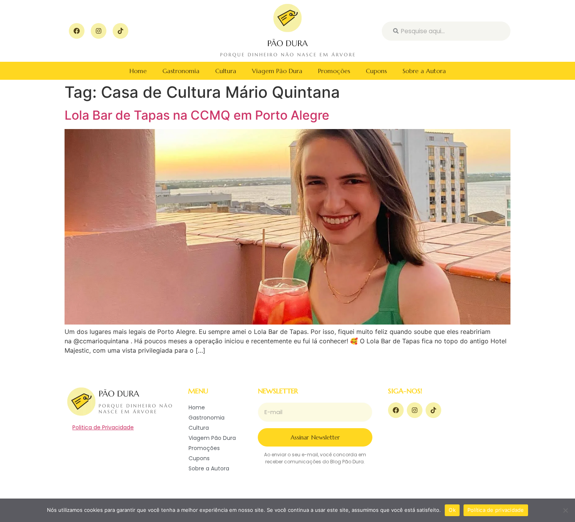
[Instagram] (98, 31)
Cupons (376, 71)
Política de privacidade (495, 510)
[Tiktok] (120, 31)
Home (138, 71)
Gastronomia (180, 71)
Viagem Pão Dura (277, 71)
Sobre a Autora (424, 71)
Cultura (225, 71)
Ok (452, 510)
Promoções (334, 71)
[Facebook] (76, 31)
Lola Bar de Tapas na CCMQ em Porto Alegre (197, 115)
